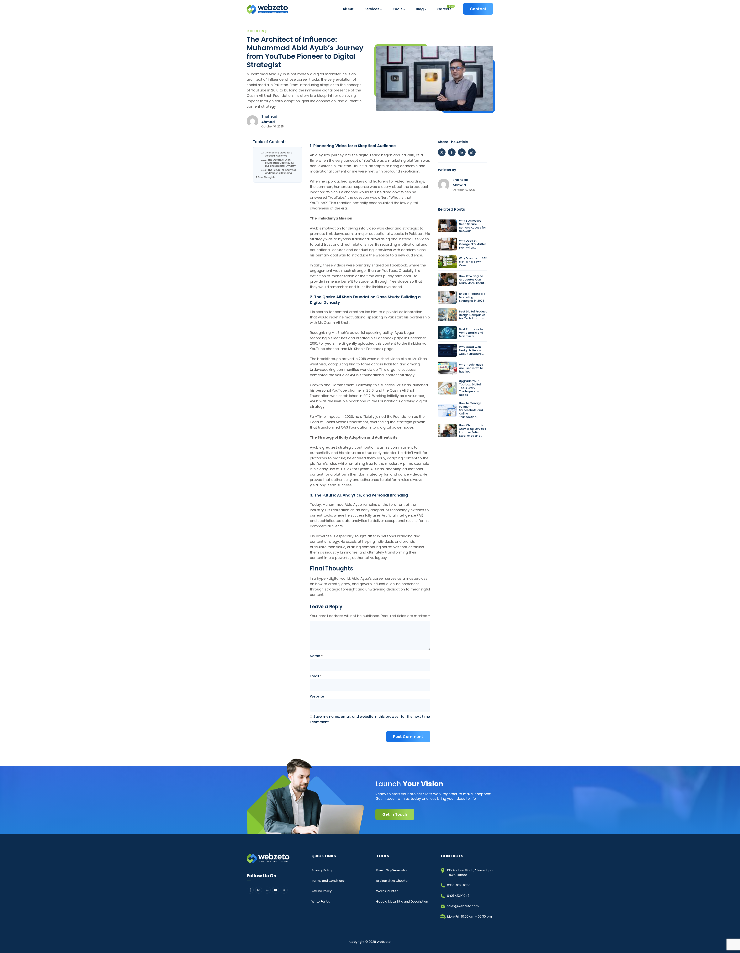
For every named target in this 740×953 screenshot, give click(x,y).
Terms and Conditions (328, 880)
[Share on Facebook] (452, 152)
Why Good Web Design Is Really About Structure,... (471, 350)
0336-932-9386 (458, 885)
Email (316, 676)
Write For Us (320, 901)
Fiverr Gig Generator (392, 870)
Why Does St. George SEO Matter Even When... (472, 244)
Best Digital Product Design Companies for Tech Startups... (473, 315)
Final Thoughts (267, 177)
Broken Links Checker (392, 880)
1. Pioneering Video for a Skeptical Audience (278, 154)
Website (317, 696)
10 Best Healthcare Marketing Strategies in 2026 (472, 297)
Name (316, 655)
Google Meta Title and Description (402, 901)
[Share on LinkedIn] (462, 152)
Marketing (257, 31)
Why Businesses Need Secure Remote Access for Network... (472, 226)
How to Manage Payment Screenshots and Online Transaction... (471, 410)
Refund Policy (321, 891)
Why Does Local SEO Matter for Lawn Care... (473, 262)
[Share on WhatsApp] (472, 152)
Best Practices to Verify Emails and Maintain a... (471, 332)
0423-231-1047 (458, 896)
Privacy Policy (321, 870)
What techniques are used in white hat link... (471, 368)
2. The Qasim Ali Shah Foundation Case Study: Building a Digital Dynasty (280, 162)
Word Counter (387, 891)
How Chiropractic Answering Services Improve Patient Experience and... (472, 430)
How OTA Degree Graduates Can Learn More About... (472, 279)
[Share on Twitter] (442, 152)
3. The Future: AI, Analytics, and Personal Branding (281, 171)
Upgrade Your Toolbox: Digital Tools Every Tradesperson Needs (470, 388)
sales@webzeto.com (463, 906)
